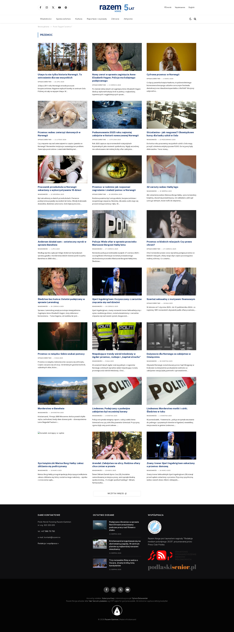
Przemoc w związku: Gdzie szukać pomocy (61, 354)
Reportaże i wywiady (97, 19)
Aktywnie (128, 19)
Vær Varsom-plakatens (98, 601)
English (191, 7)
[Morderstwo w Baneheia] (62, 391)
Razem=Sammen (111, 619)
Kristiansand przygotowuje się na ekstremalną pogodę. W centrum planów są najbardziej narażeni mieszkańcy (125, 545)
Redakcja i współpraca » (48, 543)
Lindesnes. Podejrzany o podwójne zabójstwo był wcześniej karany (111, 410)
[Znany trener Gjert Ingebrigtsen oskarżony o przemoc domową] (171, 446)
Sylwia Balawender (140, 598)
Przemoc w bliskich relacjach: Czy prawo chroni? (169, 243)
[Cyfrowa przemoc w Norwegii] (171, 57)
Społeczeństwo (63, 19)
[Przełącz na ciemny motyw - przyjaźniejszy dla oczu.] (190, 19)
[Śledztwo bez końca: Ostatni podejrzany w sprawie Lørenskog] (62, 281)
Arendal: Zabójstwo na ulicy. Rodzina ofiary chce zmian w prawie (116, 465)
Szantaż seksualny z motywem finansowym (171, 299)
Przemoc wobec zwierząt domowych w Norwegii (59, 134)
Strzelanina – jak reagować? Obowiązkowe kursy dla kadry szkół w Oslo (170, 134)
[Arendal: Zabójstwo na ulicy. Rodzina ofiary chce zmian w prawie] (117, 446)
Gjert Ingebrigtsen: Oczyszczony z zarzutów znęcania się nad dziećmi (117, 301)
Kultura (78, 19)
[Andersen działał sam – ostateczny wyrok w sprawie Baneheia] (62, 224)
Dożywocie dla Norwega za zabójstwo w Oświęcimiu (169, 355)
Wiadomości (46, 19)
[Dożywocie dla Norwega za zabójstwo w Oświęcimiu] (171, 336)
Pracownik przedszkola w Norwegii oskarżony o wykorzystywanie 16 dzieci (59, 188)
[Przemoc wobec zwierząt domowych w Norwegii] (62, 115)
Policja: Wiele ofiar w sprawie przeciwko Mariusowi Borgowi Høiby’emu (114, 243)
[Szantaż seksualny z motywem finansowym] (171, 281)
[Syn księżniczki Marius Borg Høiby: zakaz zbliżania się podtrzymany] (62, 446)
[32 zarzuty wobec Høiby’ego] (171, 169)
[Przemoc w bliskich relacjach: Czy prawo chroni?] (171, 224)
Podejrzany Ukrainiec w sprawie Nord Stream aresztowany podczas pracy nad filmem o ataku (124, 526)
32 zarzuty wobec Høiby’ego (162, 187)
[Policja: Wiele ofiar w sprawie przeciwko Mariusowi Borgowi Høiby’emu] (117, 224)
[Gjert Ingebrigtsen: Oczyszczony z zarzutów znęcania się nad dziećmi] (117, 281)
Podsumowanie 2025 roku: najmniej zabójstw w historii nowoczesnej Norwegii (115, 134)
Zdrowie (115, 19)
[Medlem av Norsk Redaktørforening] (117, 610)
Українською (180, 7)
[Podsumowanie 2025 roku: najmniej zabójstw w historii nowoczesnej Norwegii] (117, 115)
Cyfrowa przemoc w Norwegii (163, 74)
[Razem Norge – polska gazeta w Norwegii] (117, 7)
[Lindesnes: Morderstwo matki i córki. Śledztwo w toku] (171, 391)
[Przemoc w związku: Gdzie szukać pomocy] (62, 336)
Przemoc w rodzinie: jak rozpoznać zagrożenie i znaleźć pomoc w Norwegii (114, 188)
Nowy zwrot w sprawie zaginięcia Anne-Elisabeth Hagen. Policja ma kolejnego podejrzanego (114, 77)
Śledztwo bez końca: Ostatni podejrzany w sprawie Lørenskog (61, 301)
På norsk (167, 7)
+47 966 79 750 (48, 531)
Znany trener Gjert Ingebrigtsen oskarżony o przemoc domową (171, 465)
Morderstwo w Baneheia (51, 408)
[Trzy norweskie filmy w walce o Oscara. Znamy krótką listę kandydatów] (100, 563)
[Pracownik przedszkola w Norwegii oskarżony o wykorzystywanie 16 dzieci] (62, 169)
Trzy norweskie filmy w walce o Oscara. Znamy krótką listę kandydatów (123, 563)
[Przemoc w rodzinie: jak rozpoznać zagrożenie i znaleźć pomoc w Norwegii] (117, 169)
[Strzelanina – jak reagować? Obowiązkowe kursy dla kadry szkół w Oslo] (171, 115)
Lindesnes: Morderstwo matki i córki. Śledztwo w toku (167, 410)
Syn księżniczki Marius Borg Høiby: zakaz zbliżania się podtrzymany (61, 465)
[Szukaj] (194, 19)
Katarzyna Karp (108, 598)
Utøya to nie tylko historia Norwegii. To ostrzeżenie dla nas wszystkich (60, 76)
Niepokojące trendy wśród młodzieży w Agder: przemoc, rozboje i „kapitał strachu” (116, 355)
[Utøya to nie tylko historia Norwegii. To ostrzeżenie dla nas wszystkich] (62, 57)
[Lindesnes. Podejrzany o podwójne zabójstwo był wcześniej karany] (117, 391)
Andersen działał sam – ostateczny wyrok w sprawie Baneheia (62, 243)
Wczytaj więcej (116, 493)
